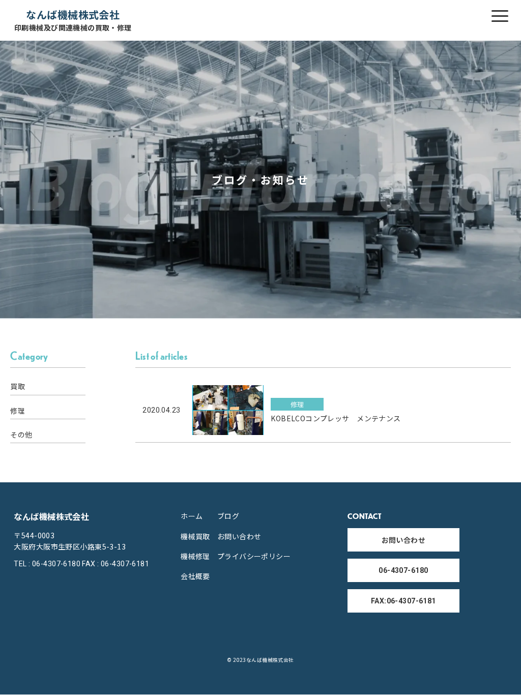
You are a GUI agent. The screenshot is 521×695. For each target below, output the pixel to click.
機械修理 (195, 556)
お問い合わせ (239, 536)
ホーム (191, 516)
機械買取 (195, 536)
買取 (17, 386)
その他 (21, 434)
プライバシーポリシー (254, 556)
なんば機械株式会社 (73, 20)
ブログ (228, 516)
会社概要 (195, 576)
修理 (17, 410)
